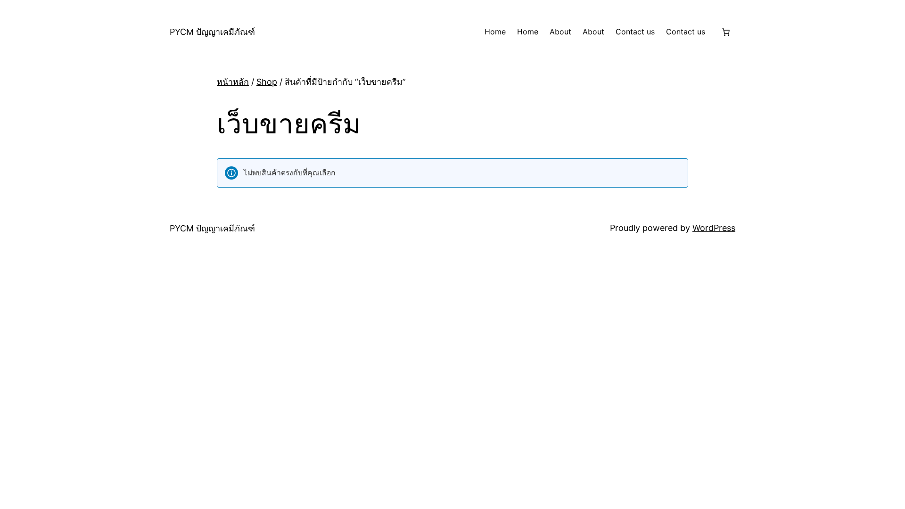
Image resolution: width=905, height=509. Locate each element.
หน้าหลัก (233, 82)
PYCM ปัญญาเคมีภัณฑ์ (212, 32)
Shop (266, 82)
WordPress (713, 228)
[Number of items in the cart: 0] (725, 32)
